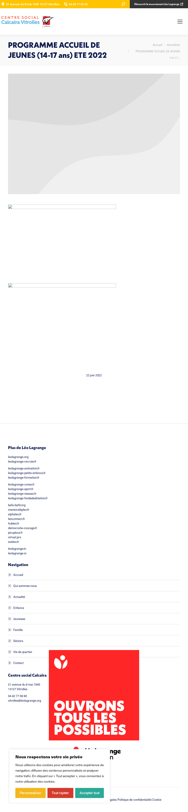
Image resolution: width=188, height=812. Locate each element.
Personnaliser (30, 793)
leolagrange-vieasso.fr (22, 493)
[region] (59, 776)
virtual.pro (14, 537)
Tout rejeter (60, 793)
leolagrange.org (18, 457)
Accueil (18, 575)
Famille (18, 630)
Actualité (19, 597)
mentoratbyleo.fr (18, 510)
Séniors (18, 641)
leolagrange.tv (17, 549)
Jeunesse (19, 619)
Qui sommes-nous (25, 586)
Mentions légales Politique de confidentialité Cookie (128, 800)
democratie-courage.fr (22, 528)
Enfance (18, 608)
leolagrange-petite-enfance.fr (27, 473)
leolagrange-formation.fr (23, 477)
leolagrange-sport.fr (20, 489)
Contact (18, 663)
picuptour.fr (15, 532)
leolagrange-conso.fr (21, 484)
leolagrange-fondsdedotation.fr (28, 498)
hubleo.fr (13, 523)
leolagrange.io (17, 553)
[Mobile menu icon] (180, 21)
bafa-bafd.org (16, 505)
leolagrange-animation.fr (24, 468)
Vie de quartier (22, 652)
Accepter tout (90, 793)
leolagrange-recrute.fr (22, 461)
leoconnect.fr (16, 519)
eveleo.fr (13, 542)
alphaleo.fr (15, 514)
